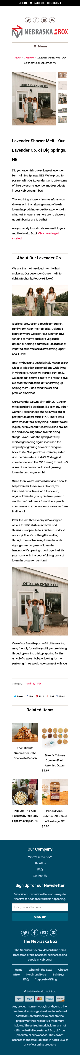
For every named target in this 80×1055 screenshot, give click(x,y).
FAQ (40, 869)
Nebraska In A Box (44, 991)
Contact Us (40, 875)
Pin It (41, 696)
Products (29, 58)
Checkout (54, 2)
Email (62, 696)
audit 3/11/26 (34, 683)
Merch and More (36, 974)
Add (52, 696)
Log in (22, 2)
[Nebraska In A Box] (40, 32)
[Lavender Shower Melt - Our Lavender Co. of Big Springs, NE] (34, 98)
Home (19, 969)
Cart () (38, 2)
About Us (40, 863)
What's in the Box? (40, 857)
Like (31, 696)
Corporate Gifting (46, 979)
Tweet (20, 696)
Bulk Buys (58, 974)
